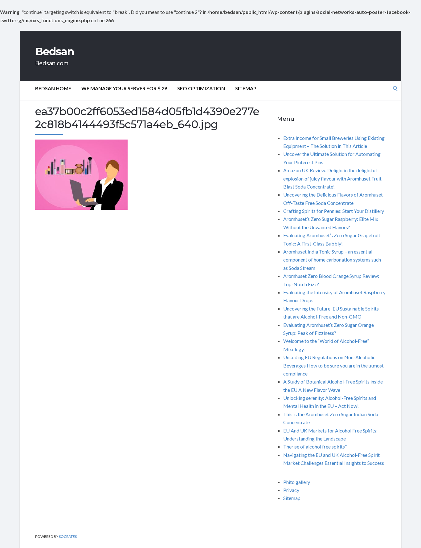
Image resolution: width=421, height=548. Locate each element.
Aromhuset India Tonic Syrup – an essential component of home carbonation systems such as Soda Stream (332, 260)
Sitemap (245, 88)
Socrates (68, 536)
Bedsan (54, 51)
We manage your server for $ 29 (124, 88)
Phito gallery (296, 482)
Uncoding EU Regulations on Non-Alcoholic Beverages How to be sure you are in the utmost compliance (333, 365)
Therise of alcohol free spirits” (315, 446)
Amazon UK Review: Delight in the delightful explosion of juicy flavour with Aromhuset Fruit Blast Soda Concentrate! (332, 178)
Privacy (291, 490)
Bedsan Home (53, 88)
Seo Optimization (201, 88)
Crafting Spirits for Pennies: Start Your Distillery (333, 211)
